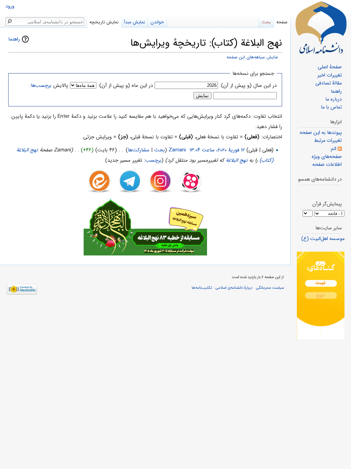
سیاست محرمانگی (270, 288)
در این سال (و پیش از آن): (248, 85)
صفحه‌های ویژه (327, 157)
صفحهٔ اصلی (330, 67)
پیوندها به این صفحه (321, 133)
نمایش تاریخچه (104, 22)
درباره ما (333, 99)
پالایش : (48, 85)
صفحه (282, 22)
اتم (333, 149)
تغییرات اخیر (329, 75)
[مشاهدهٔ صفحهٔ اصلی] (320, 27)
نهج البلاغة (236, 160)
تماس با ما (331, 107)
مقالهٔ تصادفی (328, 83)
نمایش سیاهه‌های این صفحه (252, 57)
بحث (159, 150)
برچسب (153, 160)
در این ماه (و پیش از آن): (125, 85)
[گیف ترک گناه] (320, 295)
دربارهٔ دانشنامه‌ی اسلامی (234, 288)
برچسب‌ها (41, 85)
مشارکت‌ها (138, 150)
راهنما (14, 39)
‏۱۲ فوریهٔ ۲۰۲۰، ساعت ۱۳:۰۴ (217, 150)
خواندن (157, 22)
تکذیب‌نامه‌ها (202, 288)
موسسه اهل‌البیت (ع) (322, 239)
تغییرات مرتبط (328, 141)
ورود (9, 6)
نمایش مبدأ (134, 22)
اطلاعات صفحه (327, 165)
